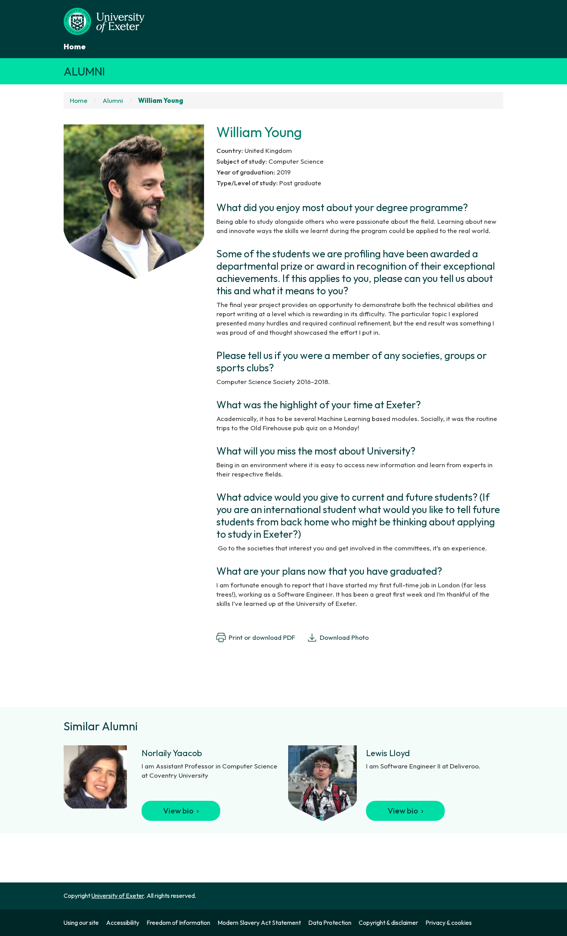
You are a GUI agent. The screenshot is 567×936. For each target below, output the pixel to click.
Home (75, 46)
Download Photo (344, 637)
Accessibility (122, 922)
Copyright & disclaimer (388, 922)
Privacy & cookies (448, 922)
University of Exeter (117, 895)
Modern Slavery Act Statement (259, 922)
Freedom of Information (178, 922)
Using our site (81, 922)
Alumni (84, 71)
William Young (160, 100)
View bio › (181, 810)
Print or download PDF (262, 637)
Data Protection (329, 922)
